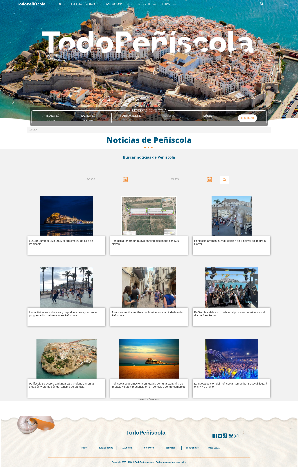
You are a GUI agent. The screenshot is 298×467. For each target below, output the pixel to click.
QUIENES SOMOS (106, 448)
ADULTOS (169, 115)
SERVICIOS (170, 448)
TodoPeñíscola (31, 4)
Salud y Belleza (146, 3)
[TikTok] (226, 436)
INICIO (84, 448)
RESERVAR (247, 118)
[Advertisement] (149, 408)
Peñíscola (76, 3)
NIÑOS (207, 115)
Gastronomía (114, 3)
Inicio (62, 3)
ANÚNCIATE (127, 448)
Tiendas (165, 3)
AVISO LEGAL (214, 448)
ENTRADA (49, 115)
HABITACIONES (130, 115)
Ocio (129, 3)
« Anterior (143, 399)
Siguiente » (154, 399)
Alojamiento (93, 3)
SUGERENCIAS (192, 448)
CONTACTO (149, 448)
